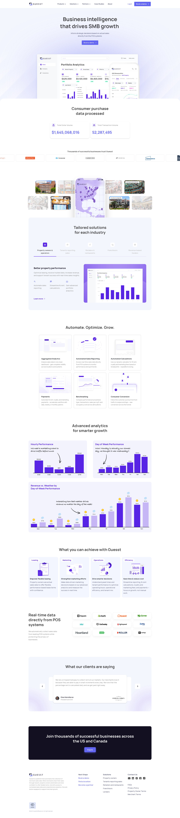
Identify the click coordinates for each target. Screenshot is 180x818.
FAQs (130, 785)
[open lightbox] (45, 187)
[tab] (45, 249)
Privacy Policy (133, 788)
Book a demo (83, 778)
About (110, 4)
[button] (61, 4)
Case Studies (99, 4)
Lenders (106, 792)
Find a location (84, 781)
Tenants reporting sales (112, 781)
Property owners (110, 778)
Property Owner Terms (137, 791)
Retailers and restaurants (113, 785)
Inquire (90, 750)
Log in (130, 4)
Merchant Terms (134, 794)
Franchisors (107, 788)
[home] (35, 4)
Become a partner (85, 785)
